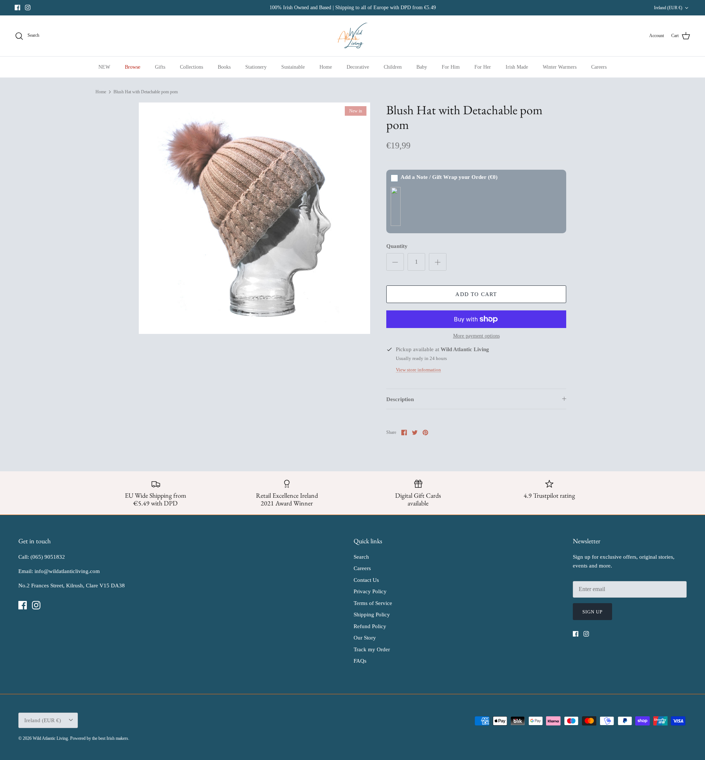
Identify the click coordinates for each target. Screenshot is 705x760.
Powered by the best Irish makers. (99, 738)
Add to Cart (476, 294)
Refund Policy (370, 626)
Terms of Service (373, 603)
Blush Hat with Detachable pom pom (145, 91)
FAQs (360, 661)
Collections (191, 67)
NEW (104, 67)
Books (224, 67)
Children (393, 67)
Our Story (365, 638)
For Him (451, 67)
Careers (599, 67)
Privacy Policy (370, 591)
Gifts (160, 67)
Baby (421, 67)
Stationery (256, 67)
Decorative (358, 67)
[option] (254, 218)
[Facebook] (17, 7)
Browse (132, 67)
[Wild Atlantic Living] (352, 36)
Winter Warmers (559, 67)
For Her (482, 67)
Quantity (397, 246)
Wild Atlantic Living (50, 738)
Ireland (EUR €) (668, 7)
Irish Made (517, 67)
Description (400, 399)
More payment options (476, 336)
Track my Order (372, 649)
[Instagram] (27, 7)
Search (361, 557)
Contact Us (366, 580)
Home (325, 67)
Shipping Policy (372, 614)
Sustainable (293, 67)
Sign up (592, 612)
